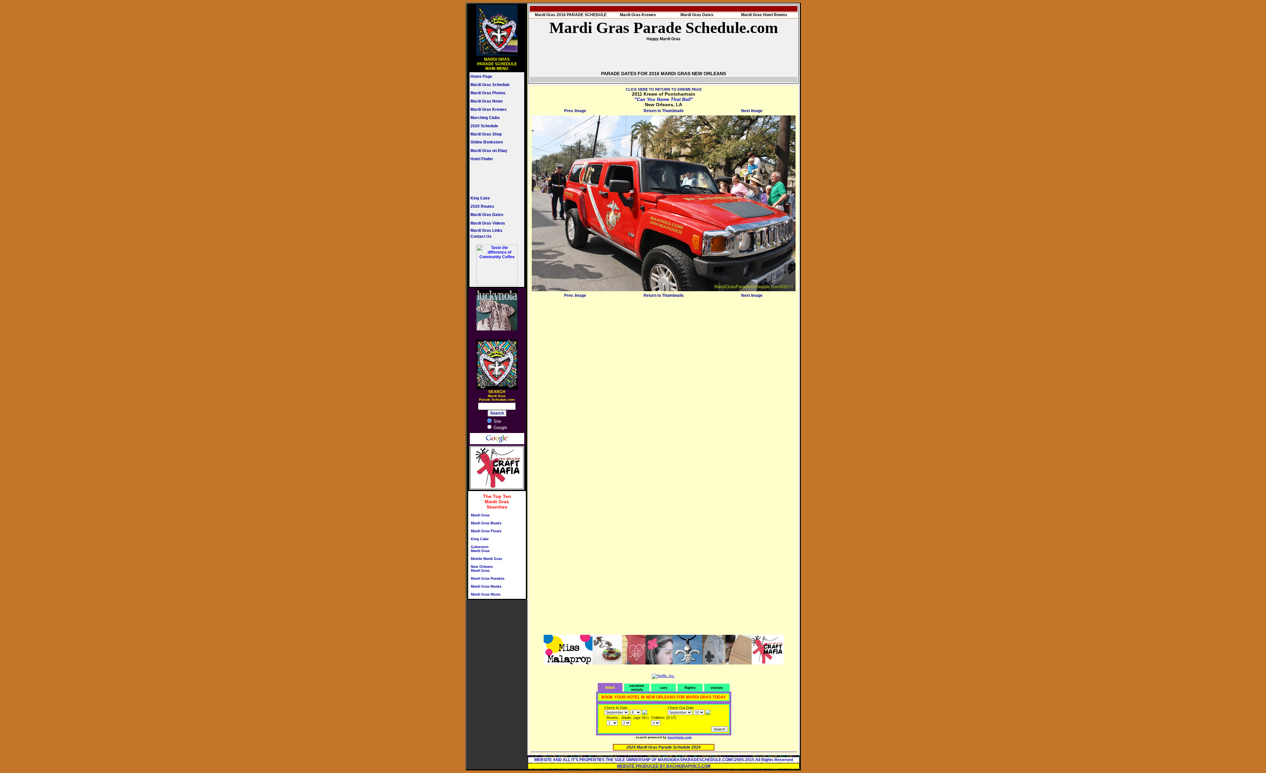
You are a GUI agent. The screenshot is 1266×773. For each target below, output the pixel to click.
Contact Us (481, 236)
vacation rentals (636, 688)
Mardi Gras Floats (486, 531)
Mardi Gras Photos (487, 93)
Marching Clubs (485, 117)
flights (690, 688)
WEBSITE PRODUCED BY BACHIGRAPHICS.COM (663, 766)
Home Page (481, 76)
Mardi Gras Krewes (488, 109)
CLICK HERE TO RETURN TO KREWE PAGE (664, 89)
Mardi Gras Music (486, 594)
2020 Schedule (484, 126)
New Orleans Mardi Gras (482, 568)
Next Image (752, 110)
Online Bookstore (486, 142)
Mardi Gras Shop (486, 134)
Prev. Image (575, 110)
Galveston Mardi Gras (480, 549)
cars (663, 688)
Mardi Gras (480, 515)
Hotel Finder (481, 159)
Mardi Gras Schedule (490, 84)
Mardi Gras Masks (486, 586)
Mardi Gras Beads (486, 523)
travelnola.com (680, 737)
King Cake (480, 198)
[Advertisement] (490, 178)
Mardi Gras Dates (486, 214)
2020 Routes (482, 206)
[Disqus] (664, 382)
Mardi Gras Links (486, 230)
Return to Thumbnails (664, 110)
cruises (716, 688)
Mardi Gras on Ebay (488, 150)
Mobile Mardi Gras (486, 559)
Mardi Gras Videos (487, 223)
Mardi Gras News (486, 101)
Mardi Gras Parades (487, 578)
